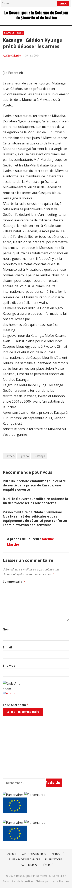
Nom (6, 629)
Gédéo (25, 456)
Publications (54, 859)
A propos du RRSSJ (34, 854)
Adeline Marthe (12, 55)
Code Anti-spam (14, 705)
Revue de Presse (13, 32)
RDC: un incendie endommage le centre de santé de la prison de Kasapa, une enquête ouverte (34, 485)
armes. (10, 456)
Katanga (40, 456)
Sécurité (47, 865)
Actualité (58, 854)
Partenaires (29, 865)
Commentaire (14, 581)
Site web (9, 665)
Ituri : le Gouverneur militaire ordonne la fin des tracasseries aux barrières (35, 501)
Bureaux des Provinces (24, 859)
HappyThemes (59, 881)
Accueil (12, 854)
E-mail (7, 647)
